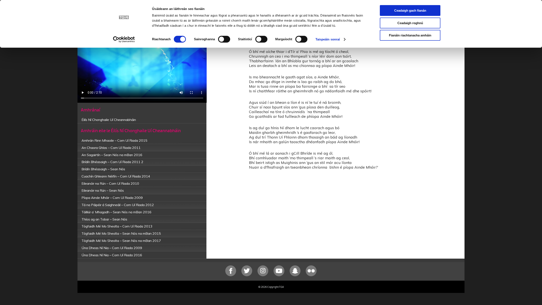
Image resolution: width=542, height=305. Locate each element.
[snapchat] (295, 275)
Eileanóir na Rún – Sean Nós (103, 190)
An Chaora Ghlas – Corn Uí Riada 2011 (111, 148)
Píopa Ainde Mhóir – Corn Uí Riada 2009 (112, 197)
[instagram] (263, 275)
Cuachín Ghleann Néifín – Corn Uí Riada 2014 (116, 176)
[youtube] (279, 275)
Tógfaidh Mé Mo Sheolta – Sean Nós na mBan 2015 (121, 233)
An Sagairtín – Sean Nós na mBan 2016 (112, 155)
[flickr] (311, 275)
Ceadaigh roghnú (410, 23)
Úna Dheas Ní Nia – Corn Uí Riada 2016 (112, 255)
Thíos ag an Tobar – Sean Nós (104, 219)
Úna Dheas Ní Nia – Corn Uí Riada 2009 (112, 248)
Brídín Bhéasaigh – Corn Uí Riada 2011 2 (112, 162)
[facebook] (231, 275)
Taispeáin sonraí (327, 39)
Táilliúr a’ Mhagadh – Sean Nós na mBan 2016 (116, 212)
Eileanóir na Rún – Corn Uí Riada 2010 (110, 183)
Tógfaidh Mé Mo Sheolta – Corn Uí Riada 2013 (117, 226)
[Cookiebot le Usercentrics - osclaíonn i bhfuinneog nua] (123, 39)
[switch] (224, 39)
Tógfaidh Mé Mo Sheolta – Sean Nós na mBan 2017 (121, 240)
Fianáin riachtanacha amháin (410, 35)
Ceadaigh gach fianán (410, 10)
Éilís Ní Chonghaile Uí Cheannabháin (109, 120)
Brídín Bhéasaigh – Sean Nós (103, 169)
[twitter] (247, 275)
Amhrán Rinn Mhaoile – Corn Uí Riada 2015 (114, 140)
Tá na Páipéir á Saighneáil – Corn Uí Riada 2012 (118, 205)
